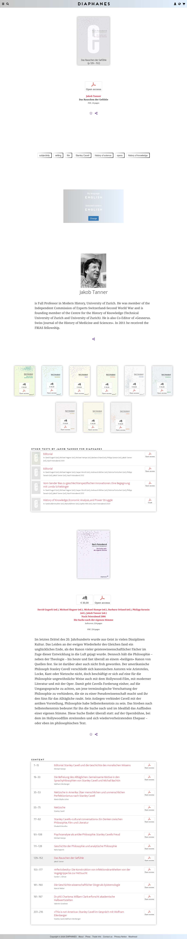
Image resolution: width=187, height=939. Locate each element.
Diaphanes (93, 4)
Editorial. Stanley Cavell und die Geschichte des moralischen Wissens (92, 765)
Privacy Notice (120, 936)
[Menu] (3, 4)
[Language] (179, 4)
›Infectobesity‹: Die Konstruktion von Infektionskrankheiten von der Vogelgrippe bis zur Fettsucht (92, 871)
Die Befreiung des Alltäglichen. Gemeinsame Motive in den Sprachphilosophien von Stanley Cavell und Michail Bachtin (87, 779)
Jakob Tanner (93, 96)
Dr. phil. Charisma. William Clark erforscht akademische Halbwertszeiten (84, 898)
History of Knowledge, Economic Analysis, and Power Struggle (78, 500)
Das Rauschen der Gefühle (69, 858)
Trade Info (96, 936)
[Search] (7, 4)
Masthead (133, 936)
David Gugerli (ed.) (48, 609)
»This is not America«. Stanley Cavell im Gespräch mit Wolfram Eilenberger (89, 913)
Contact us (107, 936)
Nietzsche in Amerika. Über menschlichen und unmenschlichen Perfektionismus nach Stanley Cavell (89, 794)
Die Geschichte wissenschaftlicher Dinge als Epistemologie (87, 884)
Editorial (48, 454)
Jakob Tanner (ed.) (96, 613)
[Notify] (91, 113)
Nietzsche (59, 807)
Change (93, 218)
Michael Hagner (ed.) (71, 609)
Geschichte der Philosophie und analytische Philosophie (85, 846)
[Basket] (184, 4)
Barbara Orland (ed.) (119, 609)
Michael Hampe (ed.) (95, 609)
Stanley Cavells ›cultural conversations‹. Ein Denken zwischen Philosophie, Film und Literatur (88, 821)
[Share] (96, 113)
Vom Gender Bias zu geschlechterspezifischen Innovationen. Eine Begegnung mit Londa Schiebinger (86, 485)
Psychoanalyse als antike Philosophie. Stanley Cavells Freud (87, 834)
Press (87, 936)
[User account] (175, 4)
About (81, 936)
